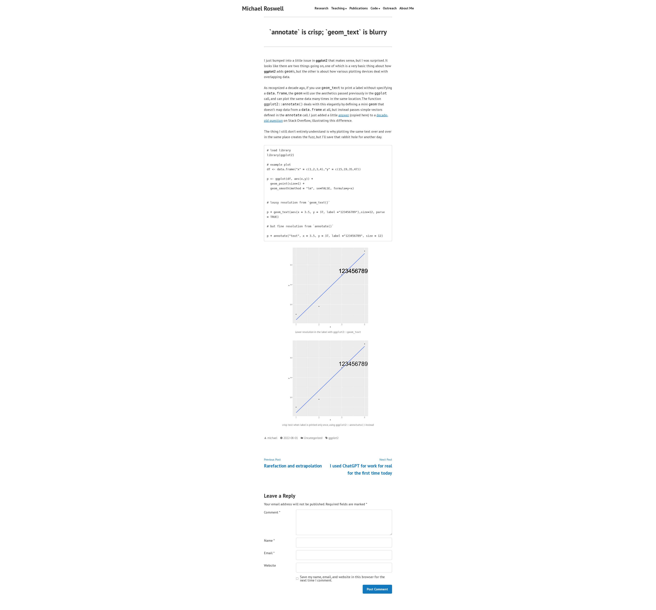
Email (269, 553)
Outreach (390, 8)
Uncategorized (313, 438)
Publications (359, 8)
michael (272, 438)
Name (269, 540)
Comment (272, 512)
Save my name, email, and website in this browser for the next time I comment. (342, 578)
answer (343, 115)
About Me (406, 8)
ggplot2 (333, 438)
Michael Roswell (263, 8)
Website (270, 565)
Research (321, 8)
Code (374, 8)
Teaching (338, 8)
